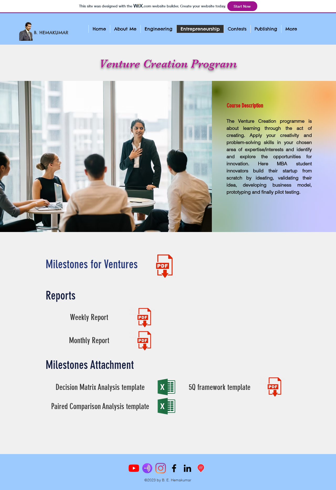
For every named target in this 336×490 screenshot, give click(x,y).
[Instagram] (160, 468)
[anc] (147, 468)
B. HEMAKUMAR (51, 32)
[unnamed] (201, 468)
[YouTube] (134, 468)
